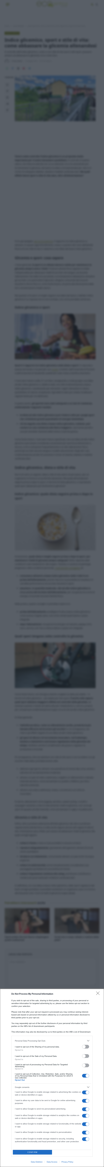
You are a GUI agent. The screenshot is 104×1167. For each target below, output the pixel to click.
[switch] (85, 1047)
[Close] (98, 994)
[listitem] (52, 1040)
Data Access (52, 1162)
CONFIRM (32, 1152)
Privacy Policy (67, 1162)
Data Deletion (37, 1162)
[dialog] (52, 1078)
